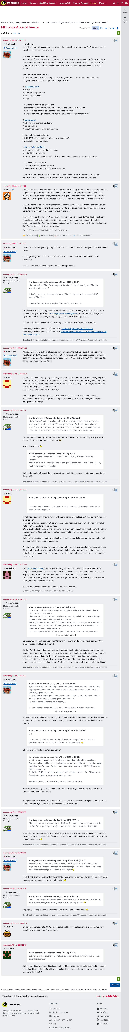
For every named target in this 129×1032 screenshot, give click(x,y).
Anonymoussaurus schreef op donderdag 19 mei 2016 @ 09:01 (57, 497)
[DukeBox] (7, 955)
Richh (8, 189)
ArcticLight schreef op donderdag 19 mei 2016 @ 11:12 (54, 820)
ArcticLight (11, 44)
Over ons (63, 1012)
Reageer (16, 33)
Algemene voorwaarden (60, 1019)
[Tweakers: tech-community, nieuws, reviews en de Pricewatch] (10, 3)
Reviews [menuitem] (34, 3)
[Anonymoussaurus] (7, 289)
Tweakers (6, 1010)
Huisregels (54, 1016)
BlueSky (104, 1008)
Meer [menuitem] (101, 3)
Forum (3, 22)
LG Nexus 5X (30, 120)
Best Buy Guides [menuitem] (47, 3)
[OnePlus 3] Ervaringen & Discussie (77, 328)
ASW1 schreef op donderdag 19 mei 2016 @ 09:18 (52, 607)
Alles (95, 28)
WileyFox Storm (32, 86)
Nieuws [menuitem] (24, 3)
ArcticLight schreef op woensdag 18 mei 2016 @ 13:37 (54, 282)
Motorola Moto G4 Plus (35, 147)
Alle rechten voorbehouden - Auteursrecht (21, 1013)
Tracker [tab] (125, 12)
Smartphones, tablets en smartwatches (25, 22)
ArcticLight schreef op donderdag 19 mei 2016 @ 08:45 (54, 418)
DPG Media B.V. (33, 1010)
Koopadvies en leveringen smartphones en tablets (63, 22)
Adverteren (54, 1008)
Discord (103, 1023)
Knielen (9, 927)
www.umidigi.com (35, 568)
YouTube (104, 1012)
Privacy (52, 1023)
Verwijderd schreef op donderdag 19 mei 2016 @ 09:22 (54, 757)
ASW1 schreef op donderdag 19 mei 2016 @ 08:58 (52, 454)
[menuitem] (114, 3)
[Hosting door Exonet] (107, 996)
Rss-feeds (104, 1019)
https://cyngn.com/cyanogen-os (63, 313)
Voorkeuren (64, 1027)
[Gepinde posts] (117, 28)
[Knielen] (7, 933)
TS (101, 28)
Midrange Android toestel (96, 22)
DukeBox (10, 948)
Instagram (104, 1016)
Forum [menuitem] (93, 3)
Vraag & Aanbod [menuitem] (80, 3)
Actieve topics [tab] (125, 21)
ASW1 (8, 377)
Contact (53, 1012)
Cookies (53, 1027)
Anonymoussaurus (13, 278)
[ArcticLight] (7, 54)
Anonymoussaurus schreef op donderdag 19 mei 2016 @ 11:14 (57, 860)
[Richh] (7, 196)
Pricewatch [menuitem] (65, 3)
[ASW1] (7, 384)
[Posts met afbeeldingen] (106, 28)
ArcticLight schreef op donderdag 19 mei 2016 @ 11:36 (54, 896)
